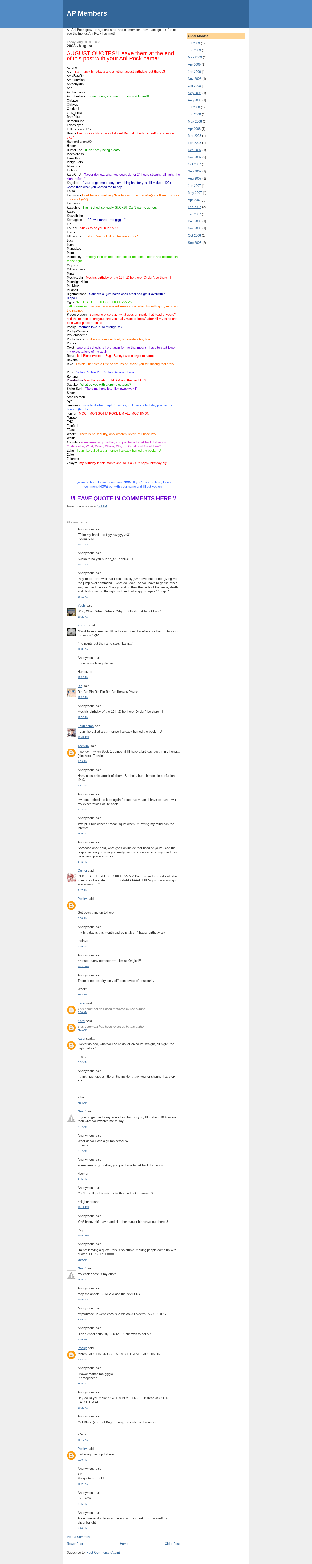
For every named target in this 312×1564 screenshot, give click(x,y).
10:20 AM (83, 617)
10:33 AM (83, 649)
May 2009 (195, 57)
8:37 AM (82, 1151)
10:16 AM (83, 564)
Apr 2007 (194, 200)
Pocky (82, 898)
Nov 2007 (194, 157)
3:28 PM (82, 1279)
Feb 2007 (194, 207)
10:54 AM (83, 1299)
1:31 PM (82, 785)
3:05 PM (82, 1504)
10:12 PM (83, 1207)
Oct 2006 (194, 235)
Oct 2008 (194, 86)
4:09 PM (82, 833)
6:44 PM (82, 1528)
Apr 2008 (194, 129)
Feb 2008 (194, 143)
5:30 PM (82, 1460)
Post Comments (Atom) (103, 1552)
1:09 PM (82, 761)
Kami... (83, 625)
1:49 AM (82, 1339)
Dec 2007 (194, 150)
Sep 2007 (194, 171)
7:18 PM (82, 1359)
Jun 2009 (194, 50)
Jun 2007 (194, 186)
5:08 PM (82, 918)
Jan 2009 (194, 72)
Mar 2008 (194, 136)
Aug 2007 (194, 178)
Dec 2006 (194, 221)
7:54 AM (82, 1102)
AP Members (87, 13)
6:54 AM (82, 994)
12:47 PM (83, 737)
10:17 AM (83, 1440)
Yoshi (82, 605)
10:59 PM (83, 1235)
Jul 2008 (194, 107)
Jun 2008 (194, 114)
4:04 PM (82, 809)
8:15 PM (82, 1319)
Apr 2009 (194, 64)
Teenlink (83, 746)
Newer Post (75, 1543)
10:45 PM (83, 966)
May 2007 (195, 193)
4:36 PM (82, 862)
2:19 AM (82, 1259)
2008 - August (79, 46)
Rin (80, 686)
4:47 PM (82, 890)
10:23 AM (83, 1484)
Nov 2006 (194, 228)
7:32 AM (82, 1062)
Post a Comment (79, 1537)
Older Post (172, 1543)
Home (124, 1543)
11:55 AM (83, 717)
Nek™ (82, 1111)
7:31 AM (82, 1029)
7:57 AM (82, 1127)
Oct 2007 (194, 164)
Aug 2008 (194, 100)
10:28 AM (83, 1407)
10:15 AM (83, 544)
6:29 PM (82, 946)
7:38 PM (82, 1383)
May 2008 (195, 121)
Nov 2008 (194, 79)
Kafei (81, 1003)
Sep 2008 (194, 93)
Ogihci (82, 870)
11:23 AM (83, 677)
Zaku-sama (86, 726)
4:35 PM (82, 1179)
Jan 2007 (194, 214)
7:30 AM (82, 1012)
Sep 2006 (194, 243)
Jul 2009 (194, 43)
